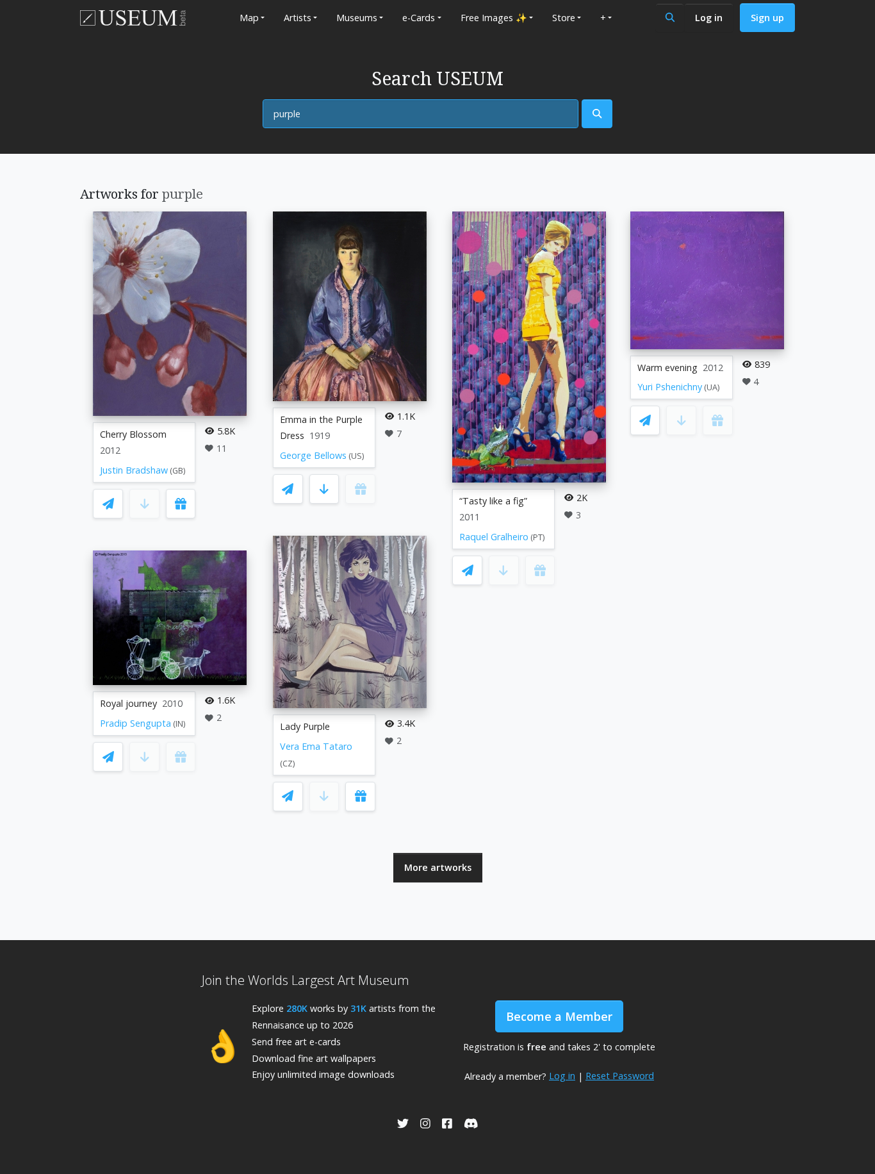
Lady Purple (305, 726)
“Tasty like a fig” (493, 501)
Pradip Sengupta (135, 723)
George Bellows (313, 455)
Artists (297, 18)
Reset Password (619, 1076)
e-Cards (418, 18)
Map (249, 18)
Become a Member (559, 1016)
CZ (287, 763)
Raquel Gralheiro (493, 537)
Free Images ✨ (494, 18)
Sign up (767, 18)
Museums (356, 18)
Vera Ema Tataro (316, 746)
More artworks (437, 867)
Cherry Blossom (133, 434)
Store (563, 18)
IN (179, 723)
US (356, 456)
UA (712, 387)
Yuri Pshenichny (669, 387)
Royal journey (128, 703)
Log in (709, 18)
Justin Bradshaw (134, 470)
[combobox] (420, 114)
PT (538, 537)
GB (177, 470)
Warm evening (667, 367)
